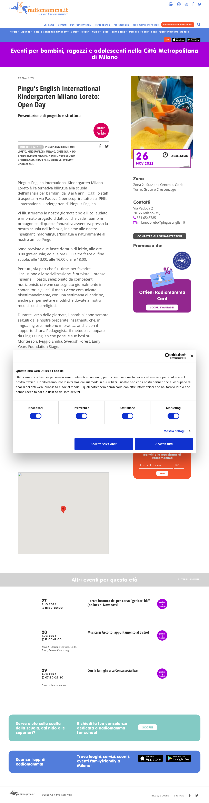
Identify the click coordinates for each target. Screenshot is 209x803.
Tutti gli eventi (189, 579)
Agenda (26, 32)
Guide (96, 32)
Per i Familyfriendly (80, 24)
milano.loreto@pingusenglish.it (161, 222)
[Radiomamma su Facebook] (193, 2)
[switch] (81, 416)
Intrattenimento (30, 147)
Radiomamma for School (145, 24)
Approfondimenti (168, 32)
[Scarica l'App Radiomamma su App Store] (179, 39)
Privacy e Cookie (160, 795)
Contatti (62, 24)
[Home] (38, 9)
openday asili (26, 164)
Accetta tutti (164, 444)
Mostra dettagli (175, 431)
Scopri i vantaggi (162, 307)
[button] (63, 509)
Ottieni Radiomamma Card (177, 24)
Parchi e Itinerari (139, 32)
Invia (162, 473)
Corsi (74, 32)
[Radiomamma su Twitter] (199, 2)
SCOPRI (147, 727)
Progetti (85, 32)
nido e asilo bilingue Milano (47, 153)
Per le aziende (102, 24)
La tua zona (119, 32)
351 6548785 (146, 217)
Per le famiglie (121, 24)
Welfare (184, 32)
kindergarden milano (41, 151)
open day (62, 151)
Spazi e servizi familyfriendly (51, 32)
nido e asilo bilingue (48, 160)
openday (68, 160)
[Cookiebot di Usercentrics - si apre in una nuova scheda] (168, 356)
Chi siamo (49, 24)
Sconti (106, 32)
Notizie (14, 32)
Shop (154, 32)
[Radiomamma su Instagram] (186, 2)
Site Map (179, 795)
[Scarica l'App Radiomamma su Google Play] (193, 39)
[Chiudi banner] (191, 355)
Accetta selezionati (103, 444)
